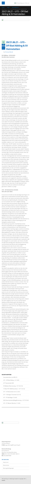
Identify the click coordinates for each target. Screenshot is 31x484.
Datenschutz (6, 465)
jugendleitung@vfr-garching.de (12, 445)
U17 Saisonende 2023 (8, 383)
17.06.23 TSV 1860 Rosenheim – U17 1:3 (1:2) (14, 389)
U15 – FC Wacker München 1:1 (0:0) (11, 403)
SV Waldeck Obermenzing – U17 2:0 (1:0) (13, 386)
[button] (3, 3)
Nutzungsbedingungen (8, 468)
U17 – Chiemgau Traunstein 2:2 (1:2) (12, 394)
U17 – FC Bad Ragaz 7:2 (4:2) (10, 397)
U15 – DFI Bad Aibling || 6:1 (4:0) (11, 380)
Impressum (5, 462)
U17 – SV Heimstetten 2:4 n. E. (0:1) (11, 391)
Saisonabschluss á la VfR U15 (10, 377)
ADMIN (3, 480)
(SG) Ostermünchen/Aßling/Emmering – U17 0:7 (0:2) (16, 400)
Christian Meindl (9, 52)
